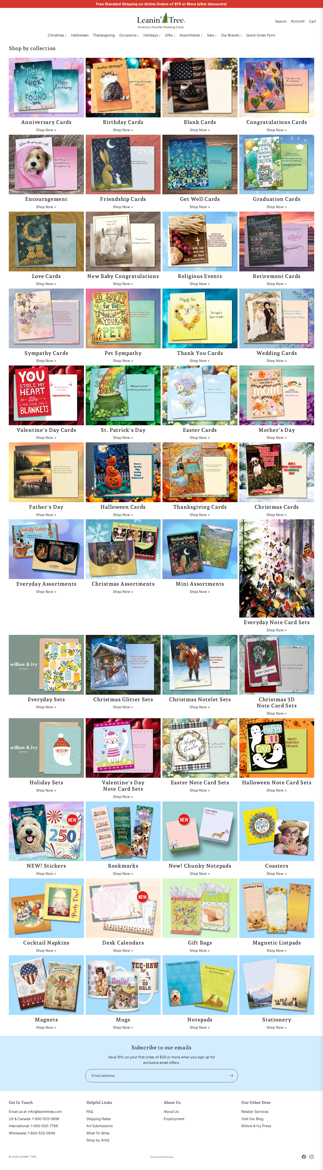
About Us (171, 1111)
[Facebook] (304, 1156)
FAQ (89, 1111)
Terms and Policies (161, 1157)
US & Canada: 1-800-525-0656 (34, 1119)
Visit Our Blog (252, 1119)
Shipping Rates (98, 1119)
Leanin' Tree (27, 1156)
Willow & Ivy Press (256, 1126)
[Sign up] (231, 1075)
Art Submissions (99, 1126)
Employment (174, 1119)
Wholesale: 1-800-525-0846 (32, 1133)
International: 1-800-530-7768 (33, 1126)
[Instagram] (311, 1156)
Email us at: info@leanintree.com (35, 1111)
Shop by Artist (97, 1140)
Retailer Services (255, 1111)
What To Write (97, 1133)
